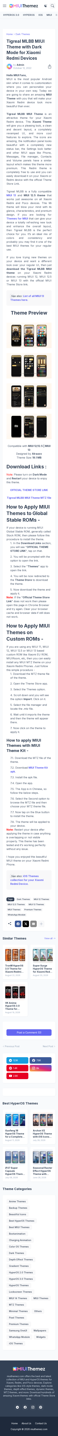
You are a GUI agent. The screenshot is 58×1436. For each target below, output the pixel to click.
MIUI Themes (14, 909)
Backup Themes (18, 1207)
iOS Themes (16, 1343)
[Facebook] (18, 924)
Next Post (48, 1046)
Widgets (41, 1337)
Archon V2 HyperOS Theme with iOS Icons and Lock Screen (42, 1133)
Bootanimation (17, 1233)
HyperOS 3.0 (11, 14)
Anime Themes (17, 1201)
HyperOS (29, 14)
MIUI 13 (11, 195)
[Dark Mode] (46, 6)
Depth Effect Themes (21, 1259)
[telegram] (17, 1407)
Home (9, 34)
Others (38, 1311)
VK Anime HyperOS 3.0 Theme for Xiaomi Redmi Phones (13, 1006)
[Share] (49, 66)
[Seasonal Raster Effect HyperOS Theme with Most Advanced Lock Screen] (43, 1157)
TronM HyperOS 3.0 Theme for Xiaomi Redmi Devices (14, 968)
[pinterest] (41, 1407)
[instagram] (33, 1407)
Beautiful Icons (17, 1214)
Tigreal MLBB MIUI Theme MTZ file (29, 497)
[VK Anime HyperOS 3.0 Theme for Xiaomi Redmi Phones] (15, 992)
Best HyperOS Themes (21, 1220)
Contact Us (41, 1423)
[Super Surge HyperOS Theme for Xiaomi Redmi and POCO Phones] (43, 955)
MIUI (49, 14)
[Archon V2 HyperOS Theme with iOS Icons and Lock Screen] (43, 1120)
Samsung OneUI (18, 1330)
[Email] (33, 924)
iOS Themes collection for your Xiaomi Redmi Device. (27, 879)
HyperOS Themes (19, 1285)
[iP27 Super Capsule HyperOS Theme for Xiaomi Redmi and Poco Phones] (15, 1157)
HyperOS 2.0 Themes (21, 1272)
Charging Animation (20, 1240)
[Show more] (41, 924)
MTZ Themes (16, 1304)
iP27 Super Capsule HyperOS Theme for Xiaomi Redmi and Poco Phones (15, 1171)
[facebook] (25, 1407)
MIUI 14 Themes (18, 1298)
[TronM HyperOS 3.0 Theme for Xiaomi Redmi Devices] (15, 955)
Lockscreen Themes (20, 1291)
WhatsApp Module (16, 915)
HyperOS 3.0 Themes (21, 1279)
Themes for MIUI (17, 218)
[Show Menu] (4, 6)
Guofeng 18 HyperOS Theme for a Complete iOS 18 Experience (14, 1133)
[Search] (52, 6)
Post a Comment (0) (29, 1032)
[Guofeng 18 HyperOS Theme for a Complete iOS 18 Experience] (15, 1120)
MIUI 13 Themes (36, 904)
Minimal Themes (18, 1311)
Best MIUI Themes (19, 1227)
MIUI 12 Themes (41, 899)
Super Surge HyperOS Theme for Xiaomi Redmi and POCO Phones (43, 968)
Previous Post (12, 1046)
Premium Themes (32, 909)
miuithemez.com (38, 1429)
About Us (26, 1423)
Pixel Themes (16, 1317)
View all (48, 938)
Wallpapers (40, 1330)
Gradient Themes (19, 1266)
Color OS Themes (19, 1246)
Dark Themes (23, 34)
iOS (41, 14)
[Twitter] (26, 924)
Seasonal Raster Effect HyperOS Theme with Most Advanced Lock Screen (42, 1171)
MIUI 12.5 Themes (16, 904)
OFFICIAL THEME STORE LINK (29, 490)
